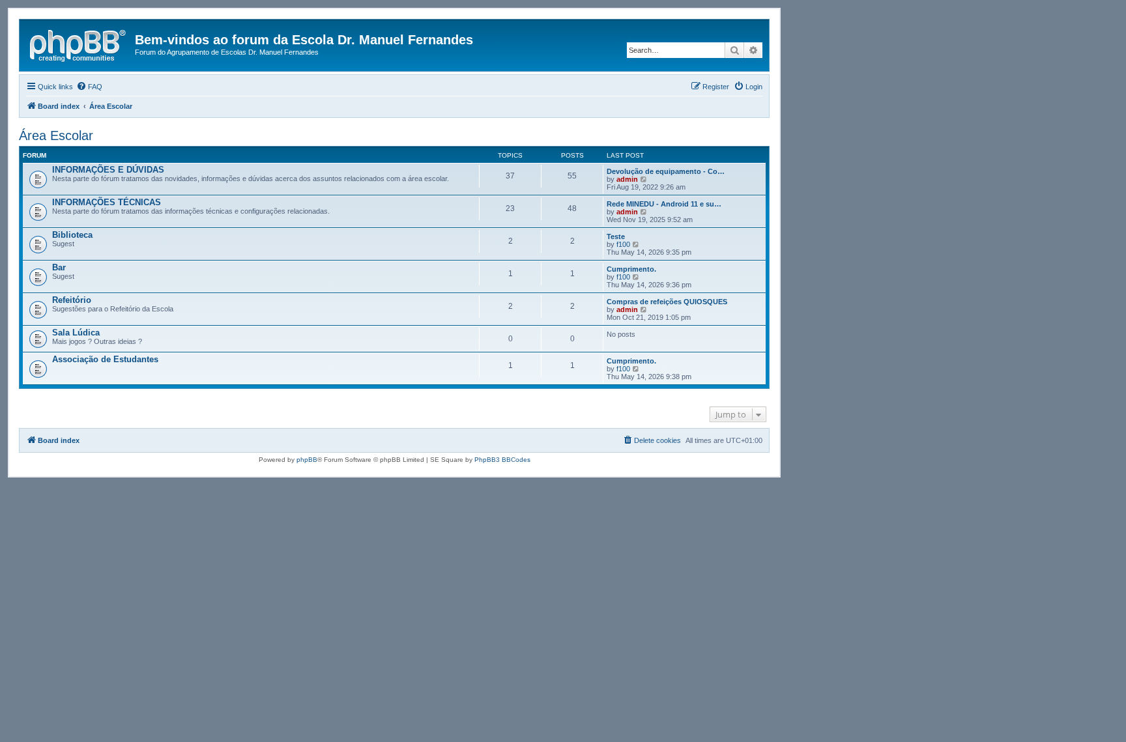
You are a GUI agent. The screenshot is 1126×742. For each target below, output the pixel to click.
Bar (59, 267)
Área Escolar (56, 135)
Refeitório (71, 300)
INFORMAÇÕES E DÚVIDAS (108, 170)
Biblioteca (72, 235)
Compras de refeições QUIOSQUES (667, 302)
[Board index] (79, 43)
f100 (623, 244)
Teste (616, 236)
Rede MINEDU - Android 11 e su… (664, 204)
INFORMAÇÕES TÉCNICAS (106, 202)
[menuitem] (89, 86)
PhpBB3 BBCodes (502, 459)
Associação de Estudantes (105, 359)
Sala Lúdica (76, 332)
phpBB (306, 459)
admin (627, 179)
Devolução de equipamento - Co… (666, 171)
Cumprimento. (631, 269)
